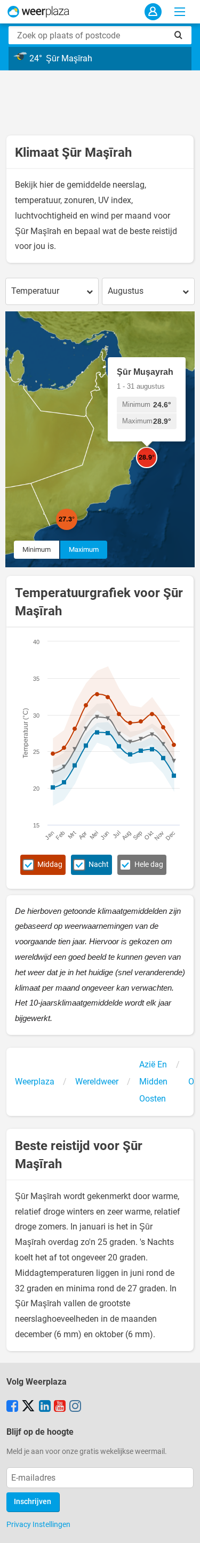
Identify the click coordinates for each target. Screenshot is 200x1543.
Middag (49, 864)
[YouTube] (60, 1407)
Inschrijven (32, 1501)
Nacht (99, 864)
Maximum (84, 549)
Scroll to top (182, 1525)
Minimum (36, 549)
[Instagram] (75, 1407)
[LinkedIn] (45, 1407)
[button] (77, 530)
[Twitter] (28, 1407)
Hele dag (148, 864)
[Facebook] (12, 1407)
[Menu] (179, 11)
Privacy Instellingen (38, 1524)
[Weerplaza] (38, 12)
